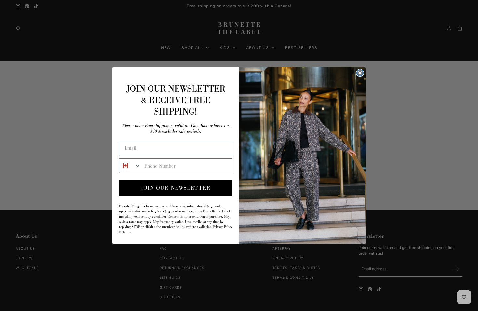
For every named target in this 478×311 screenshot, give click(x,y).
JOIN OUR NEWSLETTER (176, 187)
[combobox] (130, 166)
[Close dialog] (360, 73)
